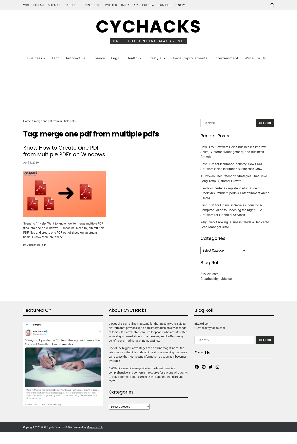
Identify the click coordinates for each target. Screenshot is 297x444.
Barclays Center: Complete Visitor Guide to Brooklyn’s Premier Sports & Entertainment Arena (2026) (234, 193)
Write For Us (33, 4)
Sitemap (54, 4)
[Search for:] (226, 124)
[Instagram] (217, 366)
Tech (43, 244)
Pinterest (93, 4)
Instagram (129, 4)
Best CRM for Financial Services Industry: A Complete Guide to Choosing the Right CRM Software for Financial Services (231, 210)
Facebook (73, 4)
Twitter (111, 4)
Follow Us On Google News (164, 4)
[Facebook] (196, 366)
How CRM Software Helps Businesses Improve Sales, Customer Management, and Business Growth (233, 152)
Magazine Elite (95, 427)
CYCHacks (148, 26)
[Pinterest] (203, 366)
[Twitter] (210, 366)
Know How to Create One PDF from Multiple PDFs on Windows (64, 151)
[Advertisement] (148, 83)
